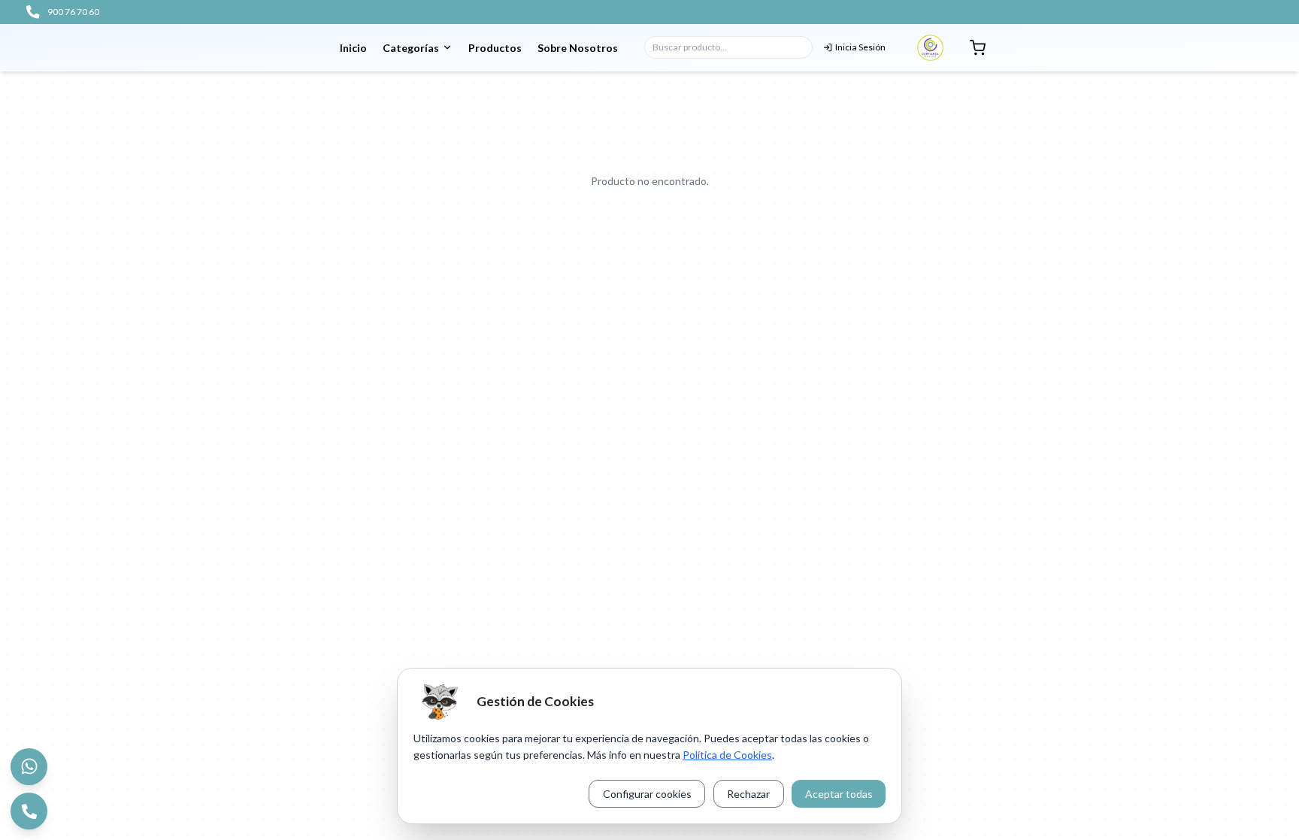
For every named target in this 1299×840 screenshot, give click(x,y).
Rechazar (748, 793)
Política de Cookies (727, 754)
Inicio (353, 47)
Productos (495, 47)
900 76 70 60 (73, 11)
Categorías (411, 47)
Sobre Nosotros (577, 47)
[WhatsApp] (29, 766)
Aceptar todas (839, 793)
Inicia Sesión (860, 47)
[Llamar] (29, 811)
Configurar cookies (647, 793)
